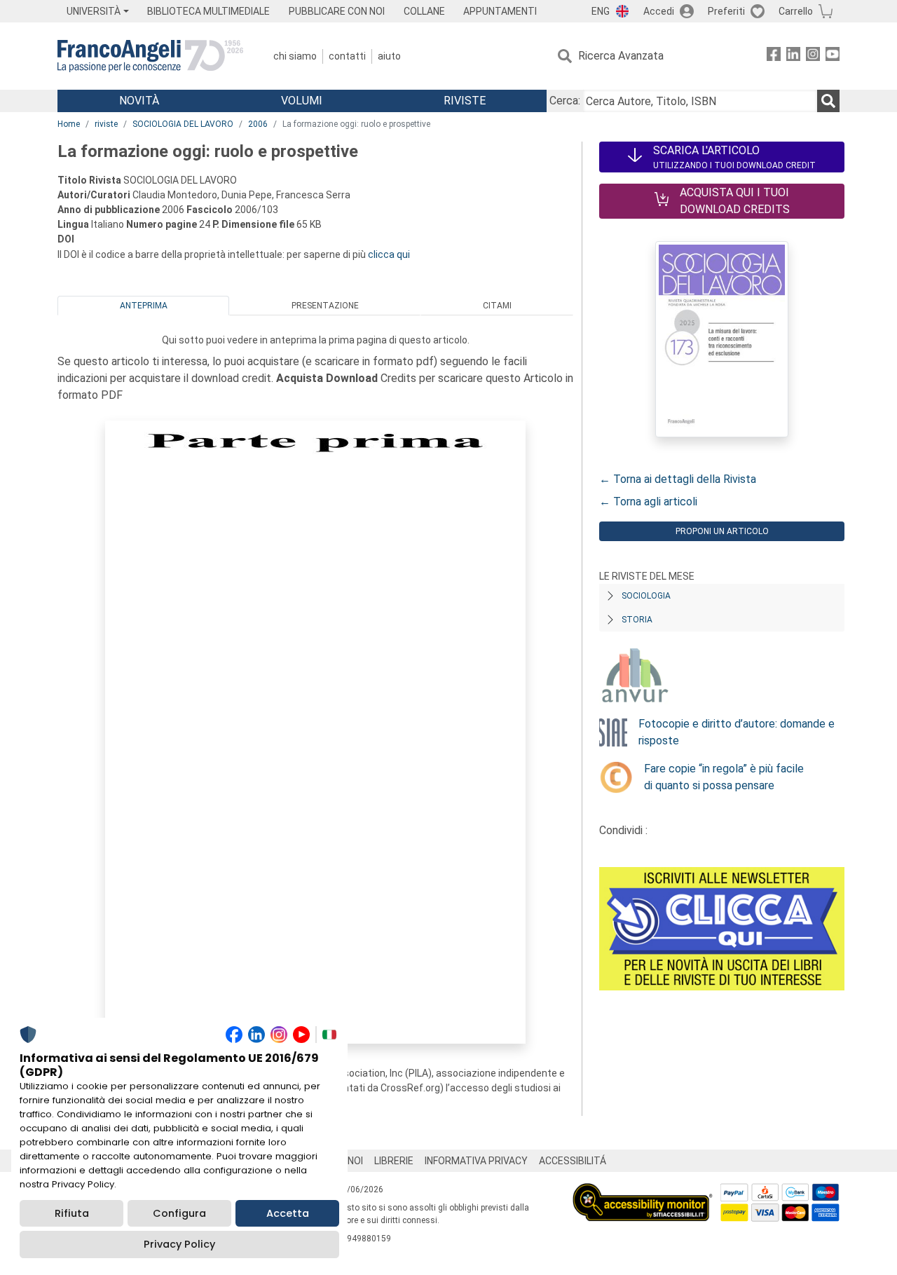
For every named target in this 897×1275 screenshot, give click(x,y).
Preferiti (726, 11)
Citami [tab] (497, 306)
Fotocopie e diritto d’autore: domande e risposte (736, 732)
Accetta (287, 1213)
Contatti (347, 56)
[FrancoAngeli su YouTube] (833, 56)
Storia (637, 620)
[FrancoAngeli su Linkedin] (793, 56)
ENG (600, 11)
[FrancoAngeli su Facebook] (774, 56)
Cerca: (564, 100)
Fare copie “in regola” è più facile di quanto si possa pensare (724, 777)
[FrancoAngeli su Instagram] (813, 56)
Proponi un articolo (722, 531)
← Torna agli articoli (648, 501)
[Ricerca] (828, 101)
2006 (258, 124)
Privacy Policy (179, 1244)
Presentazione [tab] (325, 306)
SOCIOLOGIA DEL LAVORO (182, 124)
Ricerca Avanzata (621, 55)
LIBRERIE (393, 1160)
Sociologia (646, 596)
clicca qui (389, 254)
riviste (106, 124)
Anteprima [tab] (143, 306)
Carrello (796, 11)
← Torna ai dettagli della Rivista (677, 479)
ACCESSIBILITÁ (572, 1160)
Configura (179, 1213)
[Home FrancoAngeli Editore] (150, 56)
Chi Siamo (295, 56)
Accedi (658, 11)
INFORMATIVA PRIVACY (476, 1160)
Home (68, 124)
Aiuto (389, 56)
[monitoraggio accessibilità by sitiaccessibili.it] (643, 1191)
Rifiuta (72, 1213)
